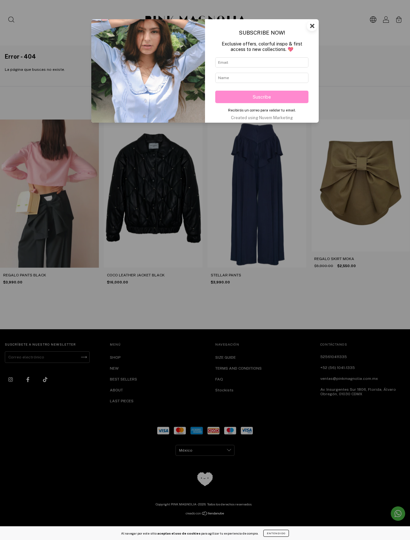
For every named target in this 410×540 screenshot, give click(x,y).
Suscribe (262, 97)
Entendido (276, 533)
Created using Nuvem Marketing (262, 117)
